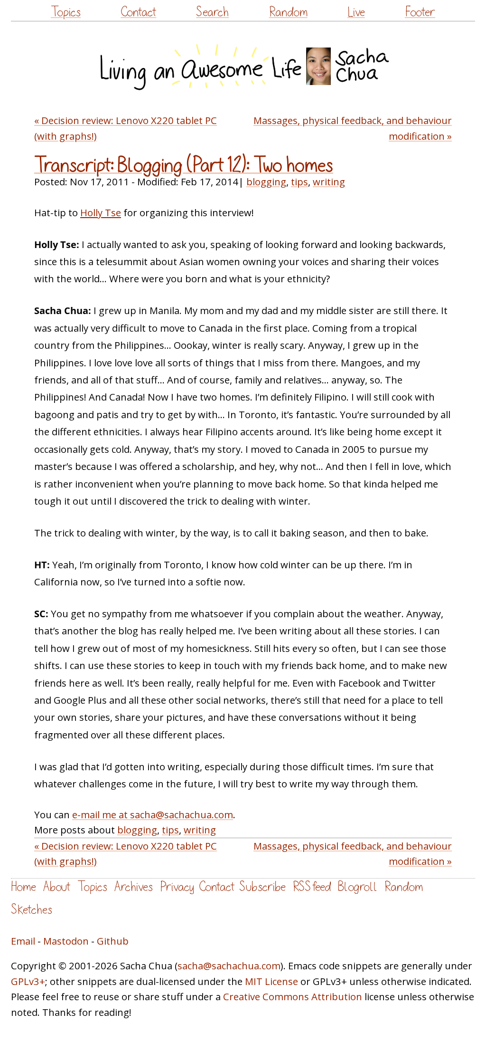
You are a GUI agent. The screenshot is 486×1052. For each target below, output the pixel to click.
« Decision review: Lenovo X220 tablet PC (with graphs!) (125, 128)
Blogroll (357, 886)
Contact (138, 12)
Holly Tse (100, 212)
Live (356, 12)
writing (329, 181)
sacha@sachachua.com (229, 965)
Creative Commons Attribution (292, 996)
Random (288, 12)
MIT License (271, 981)
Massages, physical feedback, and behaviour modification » (352, 128)
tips (299, 181)
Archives (133, 886)
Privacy (177, 886)
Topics (66, 12)
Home (23, 886)
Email (23, 940)
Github (113, 940)
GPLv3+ (28, 981)
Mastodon (66, 940)
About (56, 886)
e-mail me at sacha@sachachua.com (152, 814)
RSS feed (312, 886)
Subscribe (262, 886)
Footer (420, 12)
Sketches (31, 909)
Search (212, 12)
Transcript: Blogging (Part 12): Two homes (183, 165)
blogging (266, 181)
